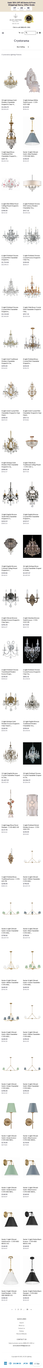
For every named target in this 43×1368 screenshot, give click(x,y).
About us (21, 1325)
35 (27, 1309)
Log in (37, 33)
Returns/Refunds (21, 1334)
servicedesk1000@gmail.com (21, 1345)
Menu (3, 33)
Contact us (21, 1328)
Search (22, 1323)
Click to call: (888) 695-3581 (21, 27)
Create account (40, 33)
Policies (21, 1331)
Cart (22, 33)
